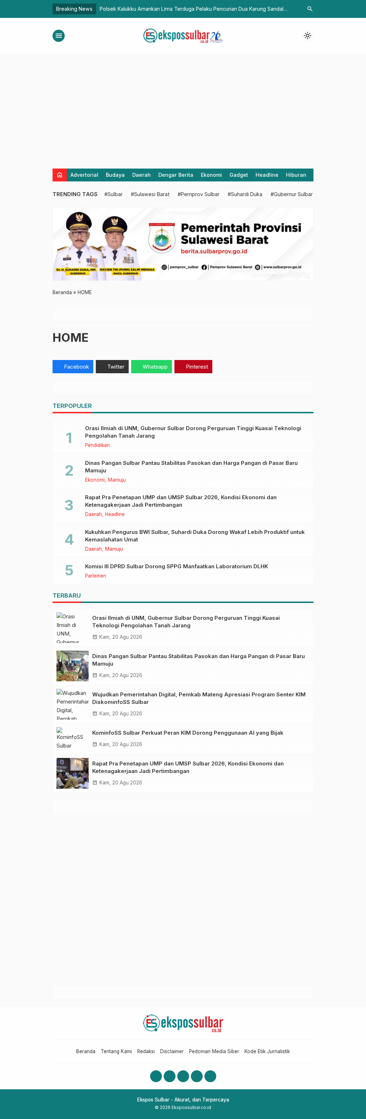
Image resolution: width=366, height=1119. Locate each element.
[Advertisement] (183, 108)
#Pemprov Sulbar (198, 194)
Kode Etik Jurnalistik (267, 1051)
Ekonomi (211, 175)
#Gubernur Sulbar (292, 194)
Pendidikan (97, 445)
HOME (71, 337)
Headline (267, 175)
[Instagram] (169, 1076)
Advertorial (84, 175)
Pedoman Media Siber (214, 1051)
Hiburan (296, 175)
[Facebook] (156, 1076)
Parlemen (95, 576)
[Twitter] (197, 1076)
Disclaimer (172, 1051)
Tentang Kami (116, 1051)
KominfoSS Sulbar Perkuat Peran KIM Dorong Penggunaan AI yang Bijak (187, 732)
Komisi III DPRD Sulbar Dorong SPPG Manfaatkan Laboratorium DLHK (176, 566)
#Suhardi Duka (245, 194)
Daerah (141, 175)
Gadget (238, 175)
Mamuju (117, 480)
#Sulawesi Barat (150, 194)
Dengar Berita (175, 175)
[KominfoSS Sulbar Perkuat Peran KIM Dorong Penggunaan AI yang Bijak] (72, 738)
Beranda (85, 1051)
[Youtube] (183, 1076)
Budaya (115, 175)
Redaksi (146, 1051)
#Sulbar (113, 194)
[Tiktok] (210, 1076)
